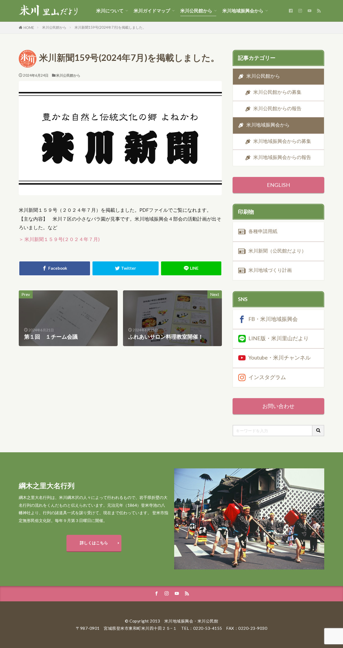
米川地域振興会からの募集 (282, 141)
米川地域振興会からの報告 (282, 157)
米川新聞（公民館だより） (277, 251)
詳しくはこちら (94, 542)
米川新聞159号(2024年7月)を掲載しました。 (110, 27)
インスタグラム (267, 376)
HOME (29, 27)
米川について (110, 10)
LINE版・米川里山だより (278, 338)
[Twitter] (125, 268)
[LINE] (191, 268)
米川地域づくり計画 (270, 270)
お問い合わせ (278, 406)
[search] (318, 430)
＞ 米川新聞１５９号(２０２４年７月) (59, 239)
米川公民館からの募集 (277, 92)
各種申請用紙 (262, 231)
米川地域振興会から (242, 10)
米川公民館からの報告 (277, 108)
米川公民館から (196, 10)
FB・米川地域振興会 (273, 318)
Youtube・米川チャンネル (279, 357)
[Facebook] (55, 268)
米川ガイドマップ (152, 10)
